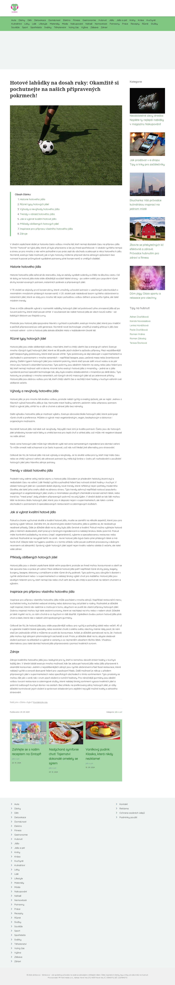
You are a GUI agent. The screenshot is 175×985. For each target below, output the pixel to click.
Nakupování (76, 23)
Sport (25, 27)
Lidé (34, 23)
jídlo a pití (118, 712)
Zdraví (104, 27)
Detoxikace (40, 20)
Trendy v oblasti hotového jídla (37, 214)
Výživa (84, 27)
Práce (125, 23)
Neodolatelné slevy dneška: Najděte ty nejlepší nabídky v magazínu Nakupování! (147, 120)
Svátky (47, 27)
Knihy (132, 20)
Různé (145, 23)
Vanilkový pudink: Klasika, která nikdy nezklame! (99, 753)
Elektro (66, 20)
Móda (65, 23)
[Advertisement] (87, 50)
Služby (154, 23)
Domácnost (54, 20)
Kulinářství (16, 23)
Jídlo (111, 20)
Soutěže (15, 27)
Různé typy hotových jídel (34, 204)
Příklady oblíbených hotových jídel (39, 223)
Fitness (76, 20)
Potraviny (115, 23)
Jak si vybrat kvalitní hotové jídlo (38, 218)
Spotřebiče (36, 27)
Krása (141, 20)
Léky (26, 23)
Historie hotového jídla (32, 199)
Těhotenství (60, 27)
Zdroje (23, 233)
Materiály (54, 23)
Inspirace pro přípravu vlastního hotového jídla (46, 228)
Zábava (94, 27)
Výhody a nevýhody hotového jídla (39, 209)
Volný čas (74, 27)
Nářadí (88, 23)
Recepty (135, 23)
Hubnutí (103, 20)
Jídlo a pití (122, 20)
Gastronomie (89, 20)
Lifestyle (43, 23)
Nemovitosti (101, 23)
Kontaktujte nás (40, 702)
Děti (30, 20)
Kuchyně (151, 20)
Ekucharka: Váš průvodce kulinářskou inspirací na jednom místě (145, 204)
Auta (13, 20)
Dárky (22, 20)
